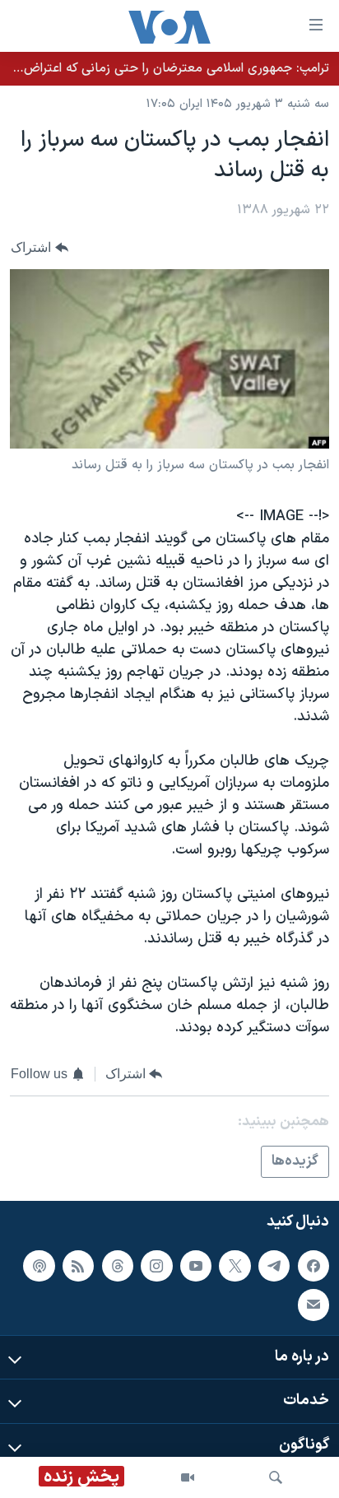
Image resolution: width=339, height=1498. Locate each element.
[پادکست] (38, 1266)
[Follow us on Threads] (117, 1266)
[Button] (39, 248)
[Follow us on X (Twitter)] (234, 1266)
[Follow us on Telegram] (274, 1266)
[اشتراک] (313, 1305)
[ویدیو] (187, 1477)
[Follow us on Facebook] (313, 1266)
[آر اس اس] (78, 1266)
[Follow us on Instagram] (156, 1266)
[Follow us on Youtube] (195, 1266)
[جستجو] (275, 1477)
